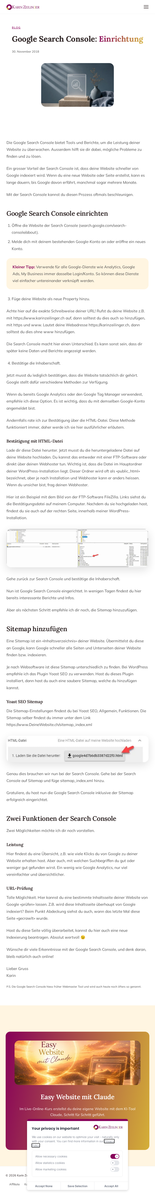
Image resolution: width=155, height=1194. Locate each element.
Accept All (111, 1186)
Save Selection (77, 1186)
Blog (16, 27)
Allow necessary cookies (51, 1156)
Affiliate (14, 1184)
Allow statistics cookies (50, 1162)
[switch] (114, 1156)
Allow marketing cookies (50, 1169)
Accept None (43, 1186)
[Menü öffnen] (146, 7)
